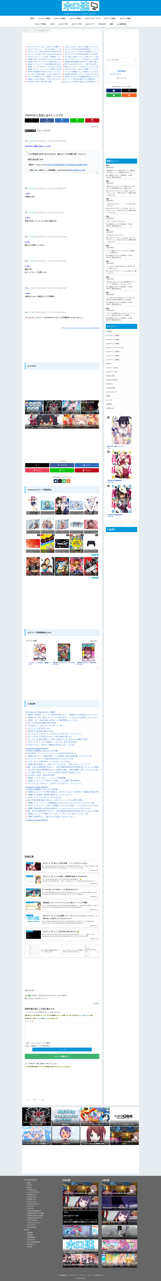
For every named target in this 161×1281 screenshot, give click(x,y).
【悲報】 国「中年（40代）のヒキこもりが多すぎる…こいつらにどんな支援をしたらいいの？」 (63, 717)
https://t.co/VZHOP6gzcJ (56, 165)
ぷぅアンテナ (31, 1224)
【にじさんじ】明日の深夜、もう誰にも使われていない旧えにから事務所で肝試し (54, 74)
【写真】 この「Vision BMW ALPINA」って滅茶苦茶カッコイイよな (52, 720)
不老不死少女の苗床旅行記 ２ (115, 515)
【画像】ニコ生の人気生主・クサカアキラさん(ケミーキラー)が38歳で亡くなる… (54, 79)
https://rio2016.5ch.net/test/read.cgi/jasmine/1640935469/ (82, 328)
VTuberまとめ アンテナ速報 (35, 1213)
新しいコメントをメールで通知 (38, 1043)
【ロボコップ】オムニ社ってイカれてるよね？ (44, 797)
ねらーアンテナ (31, 1201)
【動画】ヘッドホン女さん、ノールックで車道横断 (46, 778)
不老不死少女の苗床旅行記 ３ (115, 480)
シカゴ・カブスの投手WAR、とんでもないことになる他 (48, 761)
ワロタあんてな (31, 1196)
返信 (96, 1003)
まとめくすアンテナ (33, 1203)
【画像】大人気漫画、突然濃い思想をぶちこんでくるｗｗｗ (49, 795)
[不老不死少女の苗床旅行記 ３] (121, 465)
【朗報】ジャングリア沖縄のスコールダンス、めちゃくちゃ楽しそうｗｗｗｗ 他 (57, 814)
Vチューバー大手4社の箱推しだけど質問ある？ (80, 79)
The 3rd (29, 1185)
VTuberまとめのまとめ (34, 1210)
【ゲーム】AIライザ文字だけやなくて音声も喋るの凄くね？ (49, 736)
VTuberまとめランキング (34, 1217)
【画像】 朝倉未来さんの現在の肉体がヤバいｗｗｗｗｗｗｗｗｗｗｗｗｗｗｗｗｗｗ (59, 808)
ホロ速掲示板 (63, 1275)
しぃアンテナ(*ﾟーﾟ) (33, 1192)
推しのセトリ (31, 1244)
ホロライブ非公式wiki (33, 1242)
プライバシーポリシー (86, 1275)
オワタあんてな (31, 1189)
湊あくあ (41, 130)
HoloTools (30, 1235)
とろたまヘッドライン (33, 1222)
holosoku (121, 71)
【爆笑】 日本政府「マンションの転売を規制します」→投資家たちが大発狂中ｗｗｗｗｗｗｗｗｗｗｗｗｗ (67, 715)
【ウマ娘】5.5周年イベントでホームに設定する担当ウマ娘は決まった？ (54, 772)
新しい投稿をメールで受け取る (38, 1046)
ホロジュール (31, 1239)
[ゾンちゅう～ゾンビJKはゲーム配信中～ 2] (39, 653)
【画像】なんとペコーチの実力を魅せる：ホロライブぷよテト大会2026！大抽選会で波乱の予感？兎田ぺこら (68, 792)
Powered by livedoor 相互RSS (37, 748)
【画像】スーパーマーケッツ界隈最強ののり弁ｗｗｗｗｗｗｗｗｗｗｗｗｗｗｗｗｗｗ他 (60, 803)
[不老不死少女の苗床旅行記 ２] (121, 499)
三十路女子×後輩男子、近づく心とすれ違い (42, 751)
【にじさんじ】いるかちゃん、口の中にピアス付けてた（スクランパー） (54, 734)
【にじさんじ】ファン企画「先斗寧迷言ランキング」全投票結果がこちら (88, 51)
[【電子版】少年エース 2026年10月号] (88, 653)
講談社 (109, 448)
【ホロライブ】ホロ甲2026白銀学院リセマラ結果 (80, 54)
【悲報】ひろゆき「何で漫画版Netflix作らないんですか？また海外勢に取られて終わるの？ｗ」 (96, 76)
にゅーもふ (30, 1208)
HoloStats (30, 1232)
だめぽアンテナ (31, 1199)
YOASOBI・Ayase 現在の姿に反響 (39, 81)
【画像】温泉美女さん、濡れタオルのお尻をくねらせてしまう (50, 816)
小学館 (29, 664)
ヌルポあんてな (31, 1194)
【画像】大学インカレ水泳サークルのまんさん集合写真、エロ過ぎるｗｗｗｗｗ (54, 59)
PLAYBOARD (31, 1237)
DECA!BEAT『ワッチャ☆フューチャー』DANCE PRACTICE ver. (51, 753)
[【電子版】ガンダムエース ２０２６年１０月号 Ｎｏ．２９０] (64, 653)
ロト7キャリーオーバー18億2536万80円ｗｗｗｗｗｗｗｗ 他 (50, 759)
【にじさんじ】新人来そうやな (38, 728)
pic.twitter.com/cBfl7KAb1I (76, 165)
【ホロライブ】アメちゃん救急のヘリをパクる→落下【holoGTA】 (52, 742)
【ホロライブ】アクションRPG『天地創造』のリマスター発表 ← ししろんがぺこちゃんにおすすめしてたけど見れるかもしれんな (76, 805)
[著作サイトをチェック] (55, 481)
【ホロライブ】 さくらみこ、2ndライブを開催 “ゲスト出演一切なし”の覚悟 (52, 47)
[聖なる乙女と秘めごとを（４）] (121, 430)
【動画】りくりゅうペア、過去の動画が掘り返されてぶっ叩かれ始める (51, 64)
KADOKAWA (55, 664)
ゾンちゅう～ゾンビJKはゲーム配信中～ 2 (39, 662)
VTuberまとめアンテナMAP (35, 1215)
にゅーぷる (30, 1206)
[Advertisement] (62, 37)
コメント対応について (84, 1015)
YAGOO (48, 130)
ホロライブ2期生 (31, 130)
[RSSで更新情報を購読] (68, 481)
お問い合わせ (98, 1275)
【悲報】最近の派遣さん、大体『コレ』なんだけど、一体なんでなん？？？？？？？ (59, 764)
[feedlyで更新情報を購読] (64, 481)
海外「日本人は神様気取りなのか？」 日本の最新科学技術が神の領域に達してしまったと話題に (63, 767)
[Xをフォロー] (60, 481)
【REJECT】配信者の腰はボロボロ (40, 731)
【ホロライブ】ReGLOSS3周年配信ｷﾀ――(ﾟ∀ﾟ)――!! (82, 49)
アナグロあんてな (32, 1220)
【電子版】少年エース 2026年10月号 (87, 662)
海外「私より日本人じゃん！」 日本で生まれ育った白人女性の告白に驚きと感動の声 (92, 64)
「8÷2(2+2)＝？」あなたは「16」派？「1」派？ (45, 726)
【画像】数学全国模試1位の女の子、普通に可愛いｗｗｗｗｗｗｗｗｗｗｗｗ (90, 61)
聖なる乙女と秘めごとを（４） (115, 446)
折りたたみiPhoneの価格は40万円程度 (41, 723)
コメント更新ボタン (62, 1056)
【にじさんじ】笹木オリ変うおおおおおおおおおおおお (45, 54)
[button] (135, 60)
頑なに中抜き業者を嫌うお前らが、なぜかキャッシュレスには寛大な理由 (54, 800)
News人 (29, 1187)
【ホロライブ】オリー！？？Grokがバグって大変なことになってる (86, 59)
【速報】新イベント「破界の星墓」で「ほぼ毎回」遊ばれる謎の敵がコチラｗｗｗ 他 (59, 756)
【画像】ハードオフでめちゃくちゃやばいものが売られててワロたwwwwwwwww (54, 66)
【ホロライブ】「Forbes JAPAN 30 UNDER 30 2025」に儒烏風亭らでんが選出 (53, 51)
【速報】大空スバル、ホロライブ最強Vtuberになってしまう (47, 61)
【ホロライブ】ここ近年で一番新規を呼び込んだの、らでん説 (50, 745)
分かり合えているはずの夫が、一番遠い (41, 712)
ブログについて (115, 74)
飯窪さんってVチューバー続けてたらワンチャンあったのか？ (85, 66)
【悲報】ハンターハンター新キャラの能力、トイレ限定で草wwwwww (53, 781)
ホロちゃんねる (31, 1227)
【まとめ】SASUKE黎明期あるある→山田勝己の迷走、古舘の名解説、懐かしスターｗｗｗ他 (62, 770)
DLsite (93, 641)
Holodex (29, 1246)
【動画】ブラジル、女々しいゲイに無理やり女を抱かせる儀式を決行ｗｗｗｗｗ (54, 69)
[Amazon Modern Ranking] (95, 554)
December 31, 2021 (77, 170)
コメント (29, 1021)
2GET (29, 1182)
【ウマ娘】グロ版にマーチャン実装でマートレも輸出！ (83, 56)
